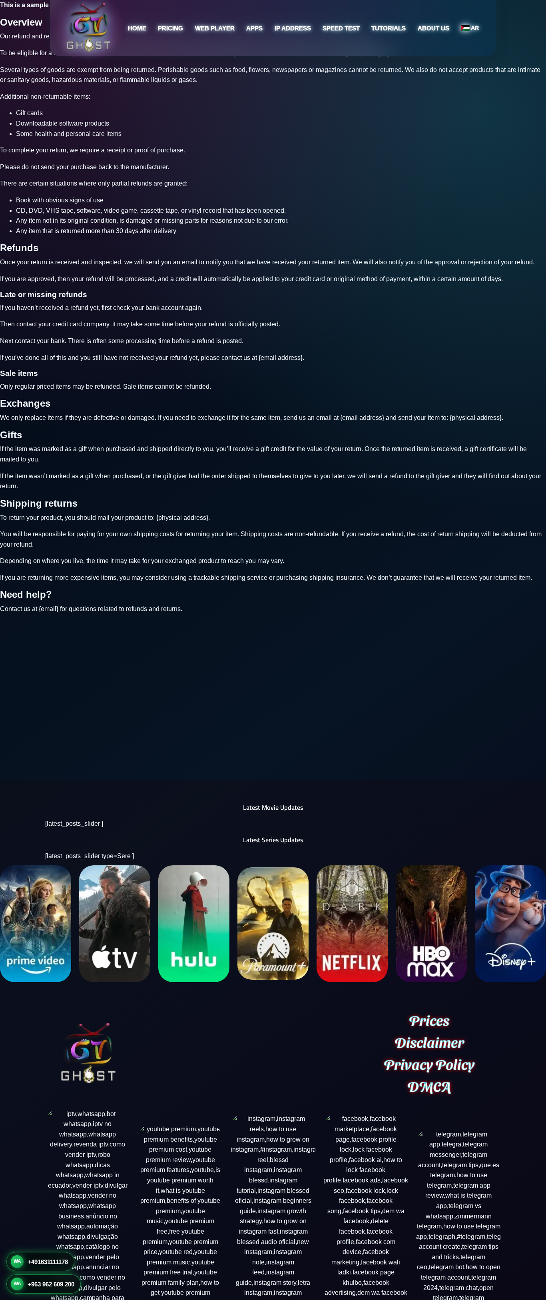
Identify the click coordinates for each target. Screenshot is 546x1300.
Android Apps (242, 55)
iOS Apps (237, 70)
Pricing (170, 28)
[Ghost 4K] (88, 27)
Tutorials (388, 28)
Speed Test (341, 28)
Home (137, 28)
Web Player (215, 28)
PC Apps (236, 85)
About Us (433, 28)
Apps (254, 28)
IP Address (293, 28)
